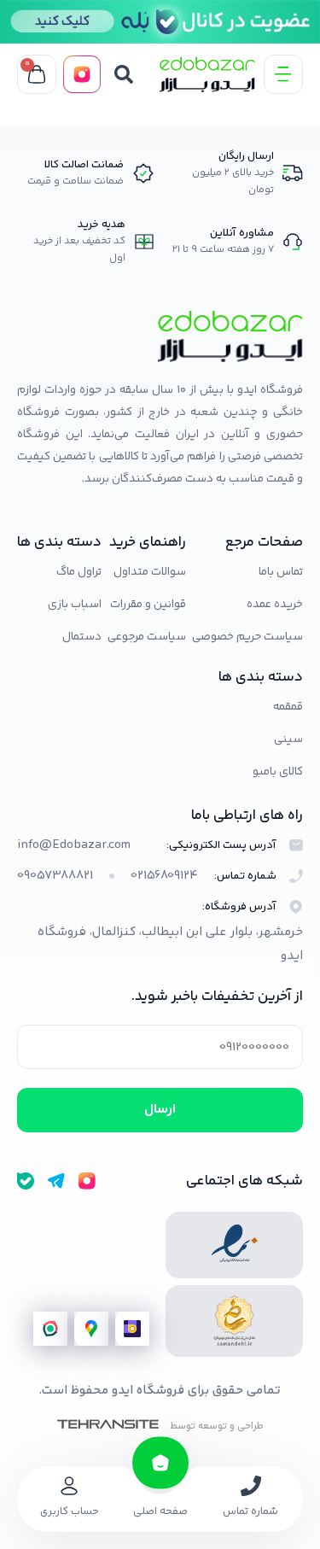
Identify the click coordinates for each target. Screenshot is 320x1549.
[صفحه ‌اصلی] (160, 1463)
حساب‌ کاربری (69, 1511)
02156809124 (164, 876)
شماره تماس (250, 1511)
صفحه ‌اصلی (160, 1511)
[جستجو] (124, 74)
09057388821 (55, 876)
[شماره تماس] (251, 1486)
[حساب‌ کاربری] (69, 1486)
